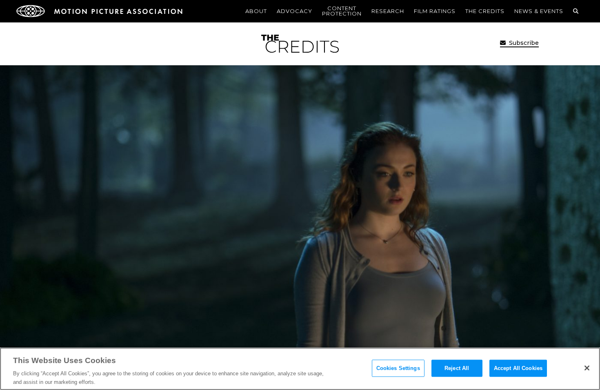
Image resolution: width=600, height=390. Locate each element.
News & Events (538, 11)
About (256, 11)
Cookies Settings (398, 368)
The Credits (484, 11)
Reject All (456, 368)
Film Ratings (435, 11)
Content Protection (342, 11)
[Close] (587, 368)
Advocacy (294, 11)
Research (387, 11)
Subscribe (523, 43)
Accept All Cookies (518, 368)
